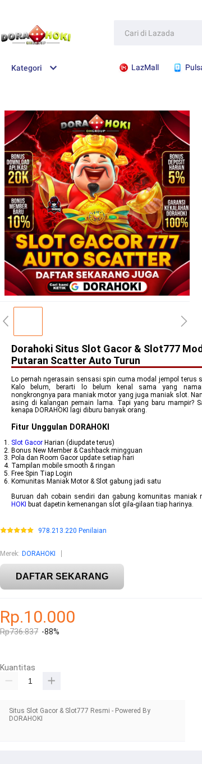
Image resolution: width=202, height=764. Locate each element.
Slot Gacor (27, 443)
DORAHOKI (39, 554)
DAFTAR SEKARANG (62, 576)
